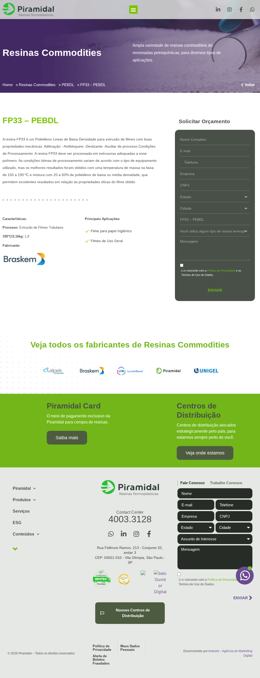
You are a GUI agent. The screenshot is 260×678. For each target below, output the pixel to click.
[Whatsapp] (252, 10)
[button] (133, 9)
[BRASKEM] (92, 371)
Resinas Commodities (37, 85)
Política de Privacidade (221, 270)
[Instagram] (229, 10)
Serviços (21, 511)
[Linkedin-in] (218, 10)
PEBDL (68, 85)
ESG (17, 523)
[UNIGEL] (206, 371)
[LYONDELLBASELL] (130, 371)
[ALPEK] (54, 371)
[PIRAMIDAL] (168, 371)
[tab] (191, 483)
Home (8, 85)
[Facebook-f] (241, 10)
